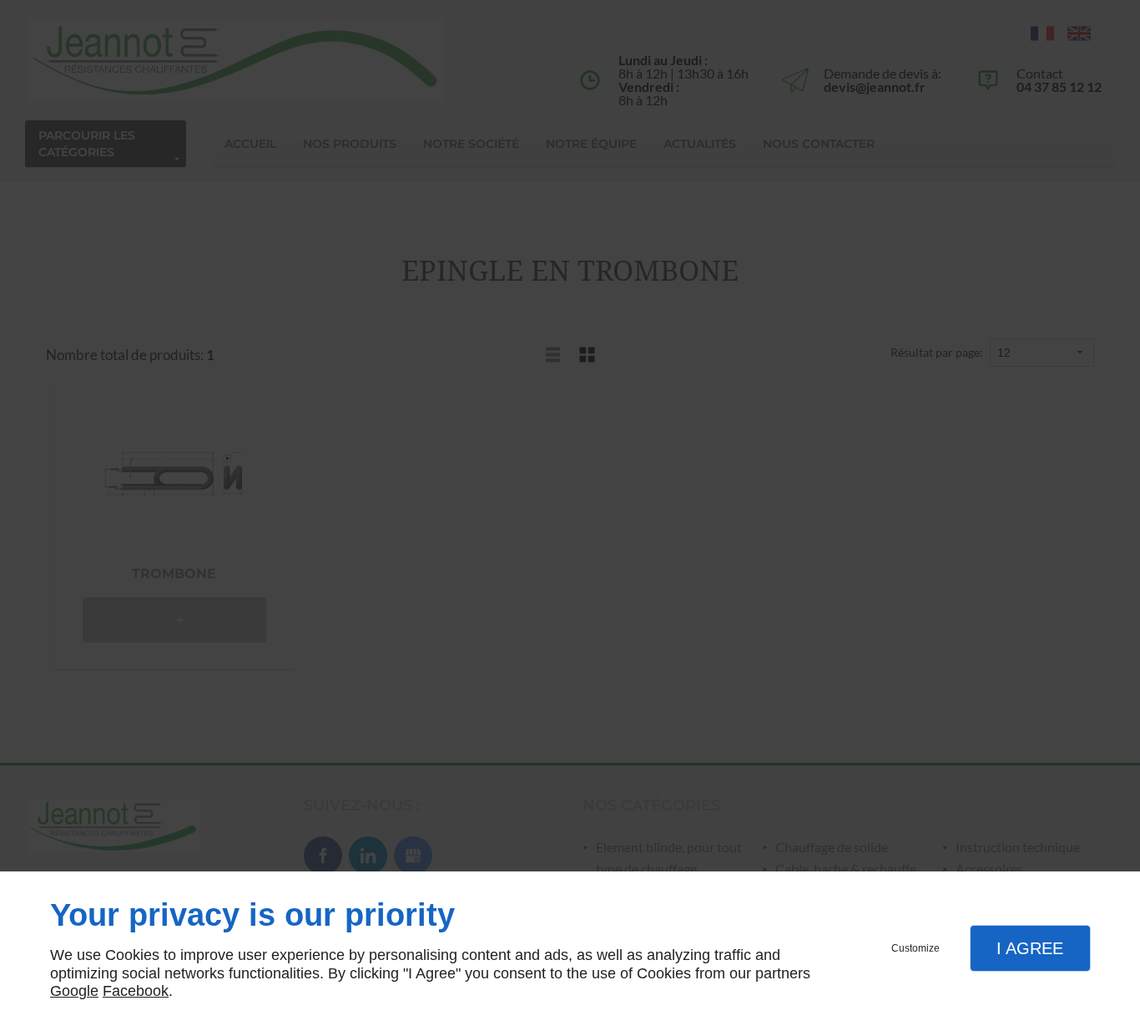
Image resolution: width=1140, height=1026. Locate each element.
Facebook (136, 991)
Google (74, 991)
